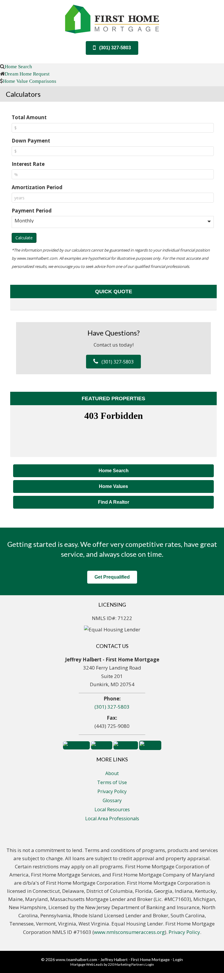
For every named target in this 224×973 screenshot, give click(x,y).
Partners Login (142, 964)
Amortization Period (37, 187)
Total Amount (29, 117)
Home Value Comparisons (29, 80)
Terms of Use (112, 782)
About (112, 773)
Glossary (112, 800)
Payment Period (32, 210)
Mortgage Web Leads (86, 964)
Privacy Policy (112, 791)
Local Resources (112, 809)
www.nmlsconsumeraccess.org (129, 932)
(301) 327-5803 (112, 706)
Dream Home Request (27, 73)
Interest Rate (28, 164)
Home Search (18, 66)
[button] (112, 48)
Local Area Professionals (112, 818)
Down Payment (31, 140)
